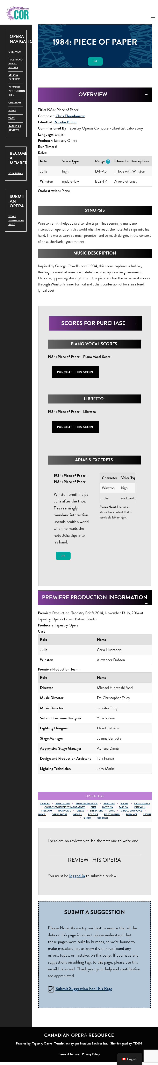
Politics (93, 814)
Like (95, 61)
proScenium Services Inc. (91, 1043)
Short (87, 818)
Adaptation (63, 803)
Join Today (15, 173)
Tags (11, 118)
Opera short (59, 814)
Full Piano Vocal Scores (15, 63)
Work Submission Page (16, 220)
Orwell (77, 814)
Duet (93, 807)
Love (112, 811)
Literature (96, 811)
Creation (14, 103)
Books (124, 803)
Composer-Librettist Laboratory (64, 807)
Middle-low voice (131, 811)
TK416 (137, 1043)
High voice (64, 811)
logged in (77, 875)
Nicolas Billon (66, 122)
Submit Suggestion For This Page (84, 988)
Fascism (123, 807)
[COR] (17, 13)
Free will (139, 807)
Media (12, 110)
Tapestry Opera (42, 1043)
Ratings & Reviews (14, 128)
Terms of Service (69, 1053)
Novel (42, 814)
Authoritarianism (87, 803)
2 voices (45, 803)
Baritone (109, 803)
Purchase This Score (75, 372)
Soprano (102, 818)
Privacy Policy (91, 1053)
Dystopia (107, 807)
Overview (14, 52)
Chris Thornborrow (70, 116)
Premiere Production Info (16, 91)
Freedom (46, 811)
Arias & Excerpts (14, 77)
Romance (131, 814)
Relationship (112, 814)
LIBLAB (80, 811)
